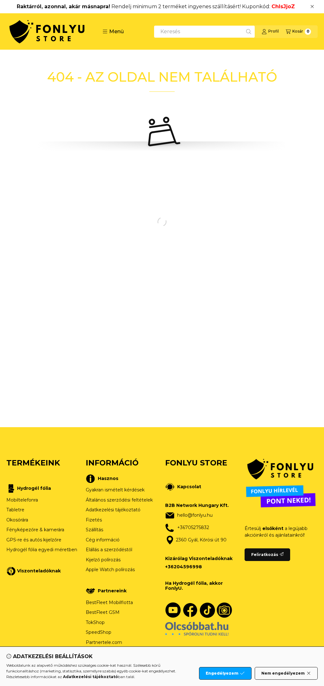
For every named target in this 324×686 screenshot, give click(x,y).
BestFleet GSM (103, 612)
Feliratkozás (264, 554)
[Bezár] (312, 6)
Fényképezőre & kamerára (35, 530)
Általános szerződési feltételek (119, 500)
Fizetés (94, 520)
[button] (113, 31)
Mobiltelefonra (22, 500)
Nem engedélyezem (283, 673)
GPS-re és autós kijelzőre (33, 540)
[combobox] (204, 31)
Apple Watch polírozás (110, 569)
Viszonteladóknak (38, 571)
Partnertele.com (104, 642)
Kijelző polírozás (103, 560)
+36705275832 (192, 527)
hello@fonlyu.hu (194, 515)
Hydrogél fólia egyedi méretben (41, 549)
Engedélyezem (222, 673)
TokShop (95, 622)
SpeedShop (98, 632)
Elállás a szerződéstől (109, 549)
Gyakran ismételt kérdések (115, 490)
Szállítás (94, 530)
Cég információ (103, 540)
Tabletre (15, 510)
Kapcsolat (188, 486)
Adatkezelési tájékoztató (113, 510)
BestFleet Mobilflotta (109, 602)
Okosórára (17, 520)
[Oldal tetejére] (297, 643)
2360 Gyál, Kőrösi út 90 (201, 540)
